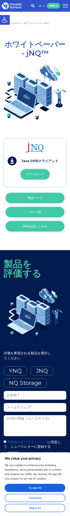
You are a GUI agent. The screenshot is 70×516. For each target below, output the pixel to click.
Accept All (35, 487)
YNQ (15, 370)
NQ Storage (25, 382)
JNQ (42, 370)
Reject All (35, 507)
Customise (35, 497)
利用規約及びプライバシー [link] (27, 442)
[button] (64, 6)
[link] (5, 20)
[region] (35, 484)
